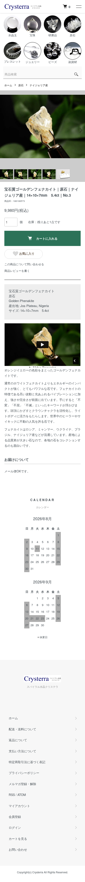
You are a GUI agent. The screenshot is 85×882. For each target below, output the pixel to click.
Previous (5, 130)
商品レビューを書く (17, 271)
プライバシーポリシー (24, 773)
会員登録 (15, 816)
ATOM (21, 794)
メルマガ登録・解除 (22, 784)
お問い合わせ (18, 849)
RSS (12, 794)
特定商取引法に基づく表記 (27, 762)
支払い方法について (22, 751)
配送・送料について (22, 729)
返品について (18, 740)
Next (80, 130)
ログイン (15, 827)
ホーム (8, 85)
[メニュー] (78, 6)
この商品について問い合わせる (24, 264)
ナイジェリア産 (39, 85)
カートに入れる (47, 238)
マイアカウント (19, 806)
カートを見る (18, 838)
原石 (21, 85)
